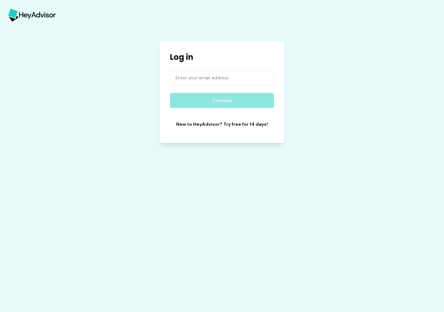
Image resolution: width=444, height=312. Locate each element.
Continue (222, 100)
